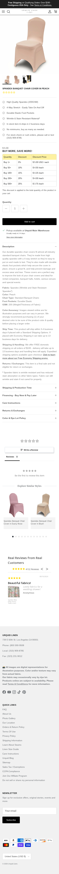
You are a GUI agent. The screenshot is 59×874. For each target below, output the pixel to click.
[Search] (10, 11)
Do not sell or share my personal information (23, 780)
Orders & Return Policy (13, 727)
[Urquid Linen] (29, 11)
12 (46, 536)
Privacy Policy (9, 736)
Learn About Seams (11, 745)
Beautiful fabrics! (19, 583)
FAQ (4, 709)
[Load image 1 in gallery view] (29, 44)
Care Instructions (11, 403)
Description (8, 246)
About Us (6, 714)
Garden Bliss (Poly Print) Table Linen (12, 601)
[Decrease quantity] (6, 208)
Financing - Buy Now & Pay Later (19, 395)
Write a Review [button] (31, 450)
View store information (14, 237)
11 (43, 536)
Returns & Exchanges (13, 410)
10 (40, 536)
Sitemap (6, 762)
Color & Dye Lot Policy (14, 418)
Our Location (8, 722)
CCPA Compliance (11, 771)
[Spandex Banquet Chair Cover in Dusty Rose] (16, 505)
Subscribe (11, 820)
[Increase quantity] (23, 208)
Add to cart (29, 221)
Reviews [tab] (10, 456)
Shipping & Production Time (17, 387)
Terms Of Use (9, 731)
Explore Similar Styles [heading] (29, 486)
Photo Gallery (8, 718)
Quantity (6, 202)
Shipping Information (12, 740)
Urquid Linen (12, 864)
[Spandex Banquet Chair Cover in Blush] (43, 505)
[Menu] (3, 11)
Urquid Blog (8, 758)
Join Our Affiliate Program (14, 776)
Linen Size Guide (10, 749)
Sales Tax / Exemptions (13, 767)
